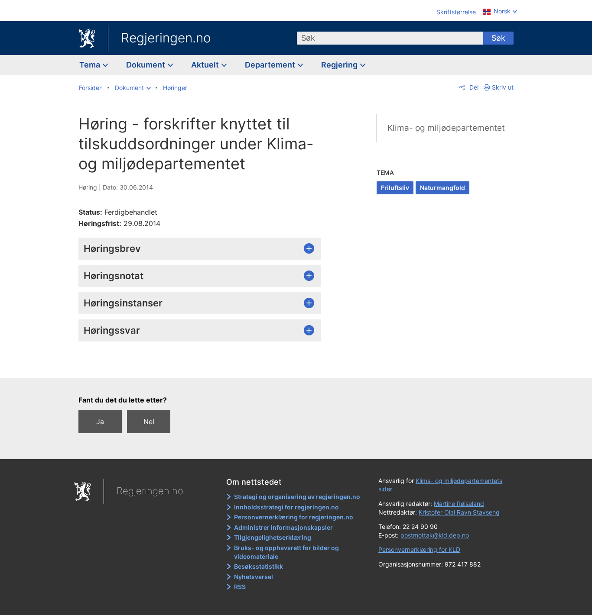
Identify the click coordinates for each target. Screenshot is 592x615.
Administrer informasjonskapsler (283, 527)
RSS (240, 586)
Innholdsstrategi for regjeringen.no (286, 507)
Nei (148, 421)
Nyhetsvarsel (253, 576)
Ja (100, 421)
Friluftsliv (395, 187)
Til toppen (204, 365)
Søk (498, 37)
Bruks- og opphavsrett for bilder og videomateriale (286, 552)
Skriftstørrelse (456, 12)
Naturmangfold (442, 187)
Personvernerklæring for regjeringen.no (293, 517)
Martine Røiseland (459, 503)
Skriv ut (503, 87)
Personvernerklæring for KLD (419, 549)
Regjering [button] (340, 64)
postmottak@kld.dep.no (434, 535)
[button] (133, 88)
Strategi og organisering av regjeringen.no (297, 496)
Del (473, 87)
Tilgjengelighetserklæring (272, 537)
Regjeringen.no (166, 37)
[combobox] (390, 38)
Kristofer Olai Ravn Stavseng (459, 512)
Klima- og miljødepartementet (446, 128)
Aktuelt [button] (206, 64)
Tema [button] (90, 64)
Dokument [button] (146, 64)
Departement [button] (271, 64)
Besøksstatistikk (258, 566)
